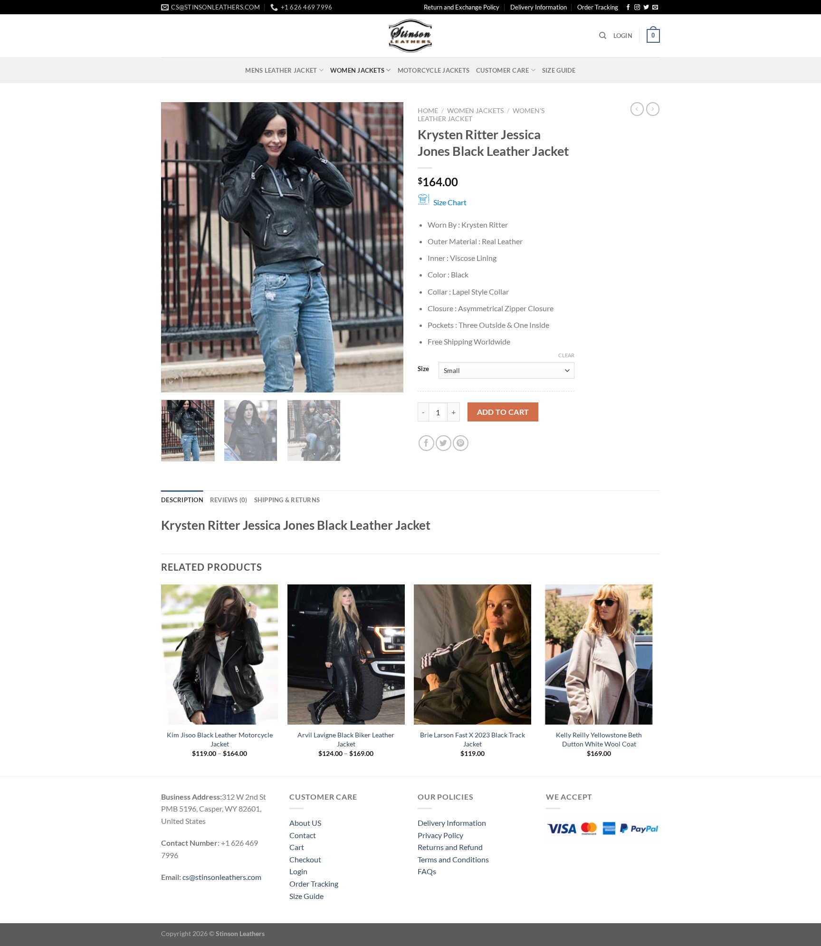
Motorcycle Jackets (434, 70)
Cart (296, 846)
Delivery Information (538, 7)
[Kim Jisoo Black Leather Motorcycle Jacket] (219, 654)
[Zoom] (173, 381)
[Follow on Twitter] (646, 7)
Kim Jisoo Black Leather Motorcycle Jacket (220, 739)
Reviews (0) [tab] (229, 500)
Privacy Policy (440, 835)
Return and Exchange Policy (461, 7)
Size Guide (559, 70)
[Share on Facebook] (426, 443)
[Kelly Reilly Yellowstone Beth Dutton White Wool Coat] (599, 654)
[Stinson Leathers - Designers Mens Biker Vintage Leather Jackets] (410, 35)
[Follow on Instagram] (637, 7)
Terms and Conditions (453, 859)
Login (298, 871)
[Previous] (177, 248)
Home (428, 111)
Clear (566, 355)
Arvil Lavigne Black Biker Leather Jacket (345, 739)
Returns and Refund (450, 846)
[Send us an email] (655, 7)
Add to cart (503, 412)
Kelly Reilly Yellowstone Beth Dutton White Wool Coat (599, 739)
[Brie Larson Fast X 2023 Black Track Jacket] (472, 654)
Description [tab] (182, 500)
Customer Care (502, 70)
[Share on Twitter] (443, 443)
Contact (302, 835)
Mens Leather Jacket (281, 70)
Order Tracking (597, 7)
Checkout (305, 859)
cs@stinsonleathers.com (221, 876)
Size (423, 369)
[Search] (602, 36)
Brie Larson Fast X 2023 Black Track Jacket (472, 739)
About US (305, 822)
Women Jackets (357, 70)
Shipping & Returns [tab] (287, 500)
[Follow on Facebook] (628, 7)
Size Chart (450, 202)
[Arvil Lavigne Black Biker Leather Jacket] (346, 654)
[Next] (386, 248)
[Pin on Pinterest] (460, 443)
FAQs (427, 871)
